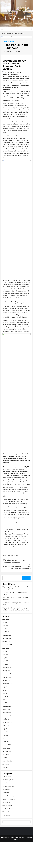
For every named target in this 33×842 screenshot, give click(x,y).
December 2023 (6, 712)
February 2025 (6, 667)
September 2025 (7, 645)
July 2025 (5, 651)
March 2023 (5, 742)
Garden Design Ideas (8, 780)
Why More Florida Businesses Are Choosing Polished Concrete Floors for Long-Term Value (15, 609)
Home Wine (5, 792)
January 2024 (6, 709)
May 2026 (5, 629)
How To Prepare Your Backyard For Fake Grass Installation (15, 598)
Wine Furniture (9, 41)
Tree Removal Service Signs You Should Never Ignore (15, 604)
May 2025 (5, 658)
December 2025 (6, 638)
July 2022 (5, 767)
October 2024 (6, 680)
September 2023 (7, 722)
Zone (17, 555)
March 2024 (5, 703)
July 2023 (5, 729)
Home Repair (6, 789)
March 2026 (5, 632)
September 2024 (7, 683)
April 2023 (5, 738)
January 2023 (6, 748)
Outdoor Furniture (7, 805)
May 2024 (5, 696)
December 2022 (6, 751)
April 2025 (5, 661)
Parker (13, 555)
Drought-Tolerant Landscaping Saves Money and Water (14, 561)
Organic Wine (6, 802)
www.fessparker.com (16, 547)
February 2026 (6, 635)
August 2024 (5, 687)
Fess (6, 555)
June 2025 (5, 654)
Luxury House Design (8, 796)
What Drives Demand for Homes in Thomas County (14, 593)
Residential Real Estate (9, 809)
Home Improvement (8, 786)
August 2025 (5, 648)
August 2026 (5, 619)
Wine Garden (6, 815)
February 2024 (6, 706)
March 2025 (5, 664)
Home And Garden (7, 783)
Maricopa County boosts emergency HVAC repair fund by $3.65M (17, 566)
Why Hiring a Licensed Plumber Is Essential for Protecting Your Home (15, 588)
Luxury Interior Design (8, 799)
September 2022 (7, 761)
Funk (9, 555)
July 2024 (5, 690)
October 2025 (6, 641)
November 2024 (6, 677)
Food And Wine (6, 776)
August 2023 (5, 725)
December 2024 (6, 674)
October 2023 (6, 719)
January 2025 (6, 671)
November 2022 (6, 754)
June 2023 (5, 732)
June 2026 (5, 625)
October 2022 (6, 758)
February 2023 (6, 745)
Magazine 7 (29, 837)
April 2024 (5, 700)
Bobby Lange (10, 51)
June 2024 (5, 693)
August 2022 (5, 764)
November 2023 (6, 716)
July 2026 (5, 622)
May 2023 (5, 735)
